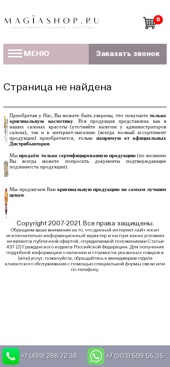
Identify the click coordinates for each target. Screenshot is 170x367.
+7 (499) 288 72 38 (49, 356)
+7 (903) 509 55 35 (135, 356)
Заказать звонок (128, 54)
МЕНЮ (36, 54)
